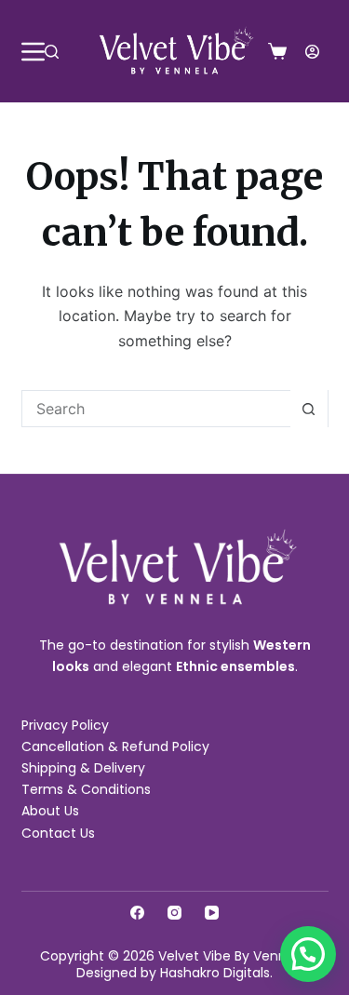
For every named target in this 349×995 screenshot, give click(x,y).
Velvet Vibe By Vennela (232, 956)
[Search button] (309, 408)
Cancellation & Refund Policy (115, 746)
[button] (308, 954)
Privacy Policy (65, 725)
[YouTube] (212, 913)
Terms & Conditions (86, 789)
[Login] (312, 52)
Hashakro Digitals (215, 972)
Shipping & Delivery (83, 768)
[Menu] (33, 51)
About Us (50, 810)
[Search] (52, 52)
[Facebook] (137, 913)
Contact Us (58, 833)
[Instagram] (174, 913)
